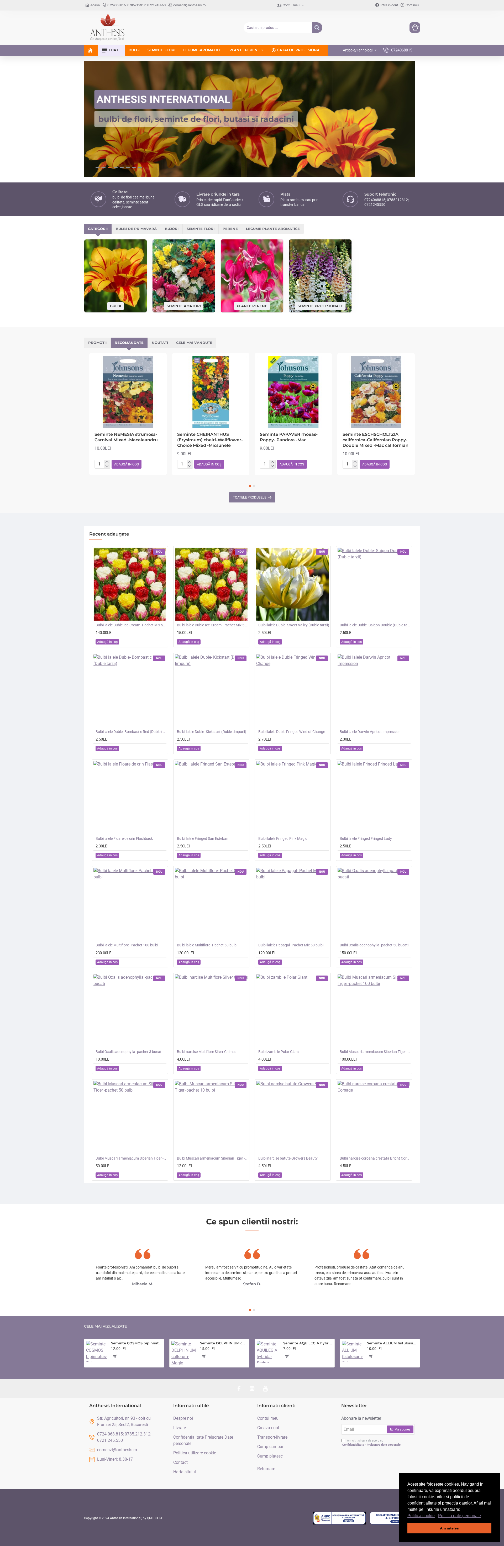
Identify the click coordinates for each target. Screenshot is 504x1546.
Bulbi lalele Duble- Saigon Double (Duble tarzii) (375, 625)
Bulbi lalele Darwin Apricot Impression (370, 732)
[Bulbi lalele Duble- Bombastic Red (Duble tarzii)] (129, 690)
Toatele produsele (249, 497)
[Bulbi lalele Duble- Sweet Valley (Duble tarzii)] (292, 584)
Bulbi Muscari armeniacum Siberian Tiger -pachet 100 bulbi (375, 1052)
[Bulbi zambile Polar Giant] (292, 1010)
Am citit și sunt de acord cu (371, 1443)
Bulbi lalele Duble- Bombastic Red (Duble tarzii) (131, 732)
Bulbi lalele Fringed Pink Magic (282, 838)
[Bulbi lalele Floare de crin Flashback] (129, 797)
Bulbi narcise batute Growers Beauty (288, 1158)
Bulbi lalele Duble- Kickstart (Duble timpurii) (211, 732)
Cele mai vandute (194, 342)
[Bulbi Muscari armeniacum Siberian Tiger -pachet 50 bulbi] (129, 1117)
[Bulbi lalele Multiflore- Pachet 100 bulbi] (129, 904)
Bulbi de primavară (136, 229)
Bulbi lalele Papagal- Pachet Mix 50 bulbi (290, 945)
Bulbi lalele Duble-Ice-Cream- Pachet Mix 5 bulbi (212, 625)
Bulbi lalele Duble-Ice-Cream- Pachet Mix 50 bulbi (131, 625)
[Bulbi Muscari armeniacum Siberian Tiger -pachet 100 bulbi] (374, 1010)
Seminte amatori (184, 305)
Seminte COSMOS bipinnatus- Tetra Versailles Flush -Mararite (136, 1343)
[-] (107, 466)
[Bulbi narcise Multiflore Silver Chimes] (211, 1010)
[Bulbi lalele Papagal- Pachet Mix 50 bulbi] (292, 904)
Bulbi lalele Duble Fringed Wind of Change (291, 732)
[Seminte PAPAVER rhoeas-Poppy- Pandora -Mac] (293, 392)
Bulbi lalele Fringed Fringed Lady (366, 838)
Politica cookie (421, 1515)
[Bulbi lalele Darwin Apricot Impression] (374, 690)
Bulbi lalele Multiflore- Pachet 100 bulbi (127, 945)
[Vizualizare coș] (415, 27)
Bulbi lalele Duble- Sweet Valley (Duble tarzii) (293, 625)
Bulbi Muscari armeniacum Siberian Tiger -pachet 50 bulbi (131, 1158)
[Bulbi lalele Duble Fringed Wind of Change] (292, 690)
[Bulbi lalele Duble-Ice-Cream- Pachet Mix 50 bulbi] (129, 584)
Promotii (97, 342)
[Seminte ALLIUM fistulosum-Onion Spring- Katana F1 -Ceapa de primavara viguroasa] (352, 1351)
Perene (230, 229)
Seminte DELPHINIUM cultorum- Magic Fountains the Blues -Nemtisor (223, 1343)
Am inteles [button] (449, 1528)
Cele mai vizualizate (105, 1326)
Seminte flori (200, 229)
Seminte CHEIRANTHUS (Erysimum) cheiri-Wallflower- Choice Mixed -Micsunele (210, 440)
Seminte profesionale (320, 305)
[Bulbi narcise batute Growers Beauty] (292, 1117)
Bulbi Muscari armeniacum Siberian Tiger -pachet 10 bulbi (212, 1158)
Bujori (171, 229)
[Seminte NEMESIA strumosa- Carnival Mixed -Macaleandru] (128, 392)
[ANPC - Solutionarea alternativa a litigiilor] (339, 1518)
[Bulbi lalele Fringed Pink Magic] (292, 797)
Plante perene (252, 305)
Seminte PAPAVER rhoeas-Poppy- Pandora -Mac (289, 437)
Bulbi (115, 306)
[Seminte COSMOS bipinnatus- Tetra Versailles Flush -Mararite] (96, 1351)
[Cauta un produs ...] (317, 27)
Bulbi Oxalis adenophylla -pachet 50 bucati (374, 945)
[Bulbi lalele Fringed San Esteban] (211, 797)
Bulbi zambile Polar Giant (278, 1052)
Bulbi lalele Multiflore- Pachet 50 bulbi (207, 945)
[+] (107, 462)
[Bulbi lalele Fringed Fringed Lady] (374, 797)
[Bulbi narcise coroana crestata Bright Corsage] (374, 1117)
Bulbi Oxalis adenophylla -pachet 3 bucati (129, 1052)
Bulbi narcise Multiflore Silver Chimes (206, 1052)
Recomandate (129, 342)
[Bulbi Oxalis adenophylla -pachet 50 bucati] (374, 904)
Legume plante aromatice (273, 229)
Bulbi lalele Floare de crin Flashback (124, 838)
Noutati (160, 342)
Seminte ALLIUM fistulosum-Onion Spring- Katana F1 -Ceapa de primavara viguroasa (392, 1343)
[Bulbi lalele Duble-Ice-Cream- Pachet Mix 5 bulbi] (211, 584)
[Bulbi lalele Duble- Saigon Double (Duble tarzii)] (374, 584)
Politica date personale (459, 1515)
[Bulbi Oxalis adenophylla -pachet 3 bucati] (129, 1010)
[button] (483, 1516)
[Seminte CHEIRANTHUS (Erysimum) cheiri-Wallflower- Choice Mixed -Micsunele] (211, 392)
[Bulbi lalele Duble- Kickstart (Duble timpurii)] (211, 690)
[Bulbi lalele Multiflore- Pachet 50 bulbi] (211, 904)
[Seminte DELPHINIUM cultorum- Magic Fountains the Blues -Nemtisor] (183, 1353)
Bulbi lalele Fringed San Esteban (202, 838)
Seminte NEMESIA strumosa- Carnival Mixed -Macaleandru (126, 437)
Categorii (98, 229)
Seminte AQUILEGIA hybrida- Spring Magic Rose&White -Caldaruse (308, 1343)
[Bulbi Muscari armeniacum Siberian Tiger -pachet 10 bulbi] (211, 1117)
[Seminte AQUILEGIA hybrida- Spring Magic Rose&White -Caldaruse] (268, 1352)
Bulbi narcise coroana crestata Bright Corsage (375, 1158)
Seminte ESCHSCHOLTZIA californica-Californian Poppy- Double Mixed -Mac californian (375, 440)
